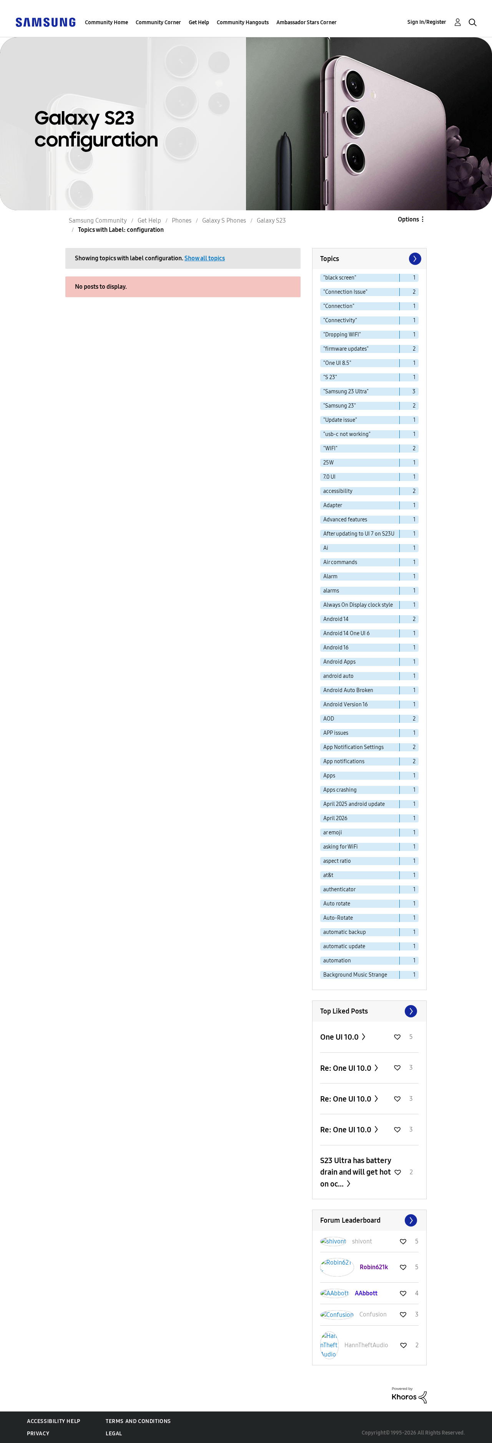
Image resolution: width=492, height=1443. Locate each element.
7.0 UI (329, 477)
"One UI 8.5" (337, 363)
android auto (338, 676)
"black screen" (339, 278)
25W (328, 462)
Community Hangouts (243, 22)
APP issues (335, 733)
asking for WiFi (340, 847)
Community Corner (158, 22)
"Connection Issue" (345, 292)
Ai (325, 548)
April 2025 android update (354, 804)
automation (337, 960)
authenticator (339, 889)
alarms (331, 591)
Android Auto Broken (348, 690)
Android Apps (339, 662)
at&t (328, 875)
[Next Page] (414, 258)
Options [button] (408, 219)
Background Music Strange (355, 975)
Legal (114, 1433)
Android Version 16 (345, 704)
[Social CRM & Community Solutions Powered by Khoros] (409, 1394)
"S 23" (330, 377)
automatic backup (344, 932)
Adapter (332, 505)
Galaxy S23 (271, 220)
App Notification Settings (353, 747)
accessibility (337, 491)
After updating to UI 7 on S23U (358, 534)
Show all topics (204, 258)
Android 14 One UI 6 (346, 633)
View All (369, 1011)
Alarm (330, 576)
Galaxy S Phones (224, 220)
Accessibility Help (53, 1421)
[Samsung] (45, 21)
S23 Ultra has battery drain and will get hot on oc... (355, 1172)
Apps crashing (340, 790)
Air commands (340, 562)
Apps (329, 775)
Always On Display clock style (358, 605)
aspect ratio (337, 861)
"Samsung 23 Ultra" (346, 391)
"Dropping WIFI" (342, 334)
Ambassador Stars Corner (306, 22)
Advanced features (345, 519)
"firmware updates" (346, 349)
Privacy (38, 1433)
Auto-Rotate (338, 918)
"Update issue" (340, 420)
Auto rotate (336, 903)
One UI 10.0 (340, 1037)
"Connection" (338, 306)
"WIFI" (330, 448)
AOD (328, 719)
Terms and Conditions (138, 1421)
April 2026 (335, 818)
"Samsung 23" (339, 406)
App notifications (343, 761)
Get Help (199, 22)
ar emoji (332, 832)
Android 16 (336, 647)
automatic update (344, 946)
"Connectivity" (340, 320)
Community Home (106, 22)
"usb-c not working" (347, 434)
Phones (181, 220)
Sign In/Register (426, 22)
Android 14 (336, 619)
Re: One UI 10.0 (346, 1068)
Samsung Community (98, 220)
